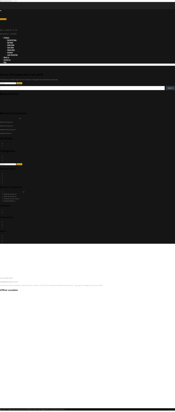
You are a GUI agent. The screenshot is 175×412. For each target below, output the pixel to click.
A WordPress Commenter (9, 118)
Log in (6, 236)
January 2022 (9, 146)
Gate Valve (10, 47)
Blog (5, 62)
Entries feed (8, 238)
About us (6, 57)
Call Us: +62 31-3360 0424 (9, 23)
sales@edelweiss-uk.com (9, 26)
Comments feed (9, 240)
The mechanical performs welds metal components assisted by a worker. (26, 108)
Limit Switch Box (12, 55)
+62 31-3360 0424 (6, 278)
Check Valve (11, 50)
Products (6, 37)
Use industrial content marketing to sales (15, 106)
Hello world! (4, 99)
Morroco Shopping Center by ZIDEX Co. (14, 104)
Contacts (3, 19)
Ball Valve (10, 42)
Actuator (10, 52)
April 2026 (7, 143)
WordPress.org (9, 242)
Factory (6, 156)
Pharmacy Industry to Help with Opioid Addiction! (18, 101)
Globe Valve (10, 45)
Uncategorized (9, 161)
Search (2, 85)
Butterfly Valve (11, 40)
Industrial (7, 158)
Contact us (7, 60)
